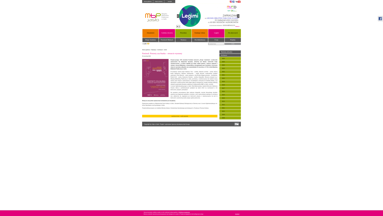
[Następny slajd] (238, 16)
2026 (223, 58)
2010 (223, 111)
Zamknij (237, 214)
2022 (223, 71)
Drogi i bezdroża (150, 40)
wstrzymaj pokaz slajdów (179, 26)
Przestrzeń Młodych (167, 40)
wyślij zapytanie (184, 116)
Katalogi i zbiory (200, 33)
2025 (223, 61)
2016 (223, 91)
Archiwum (160, 49)
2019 (223, 81)
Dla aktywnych (233, 33)
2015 (223, 95)
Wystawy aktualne (226, 52)
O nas (216, 40)
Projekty (232, 40)
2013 (223, 101)
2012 (223, 104)
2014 (223, 98)
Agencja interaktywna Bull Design (181, 124)
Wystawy (183, 40)
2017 (223, 88)
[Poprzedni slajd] (178, 16)
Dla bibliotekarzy (199, 40)
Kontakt (170, 1)
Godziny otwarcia (167, 33)
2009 (223, 114)
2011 (223, 108)
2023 (165, 49)
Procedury (183, 33)
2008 (223, 118)
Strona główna (148, 1)
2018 (223, 85)
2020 (223, 78)
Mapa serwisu (158, 1)
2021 (223, 75)
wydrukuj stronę (175, 116)
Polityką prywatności (184, 212)
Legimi (216, 33)
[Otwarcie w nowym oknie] (230, 1)
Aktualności (150, 33)
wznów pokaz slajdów (177, 26)
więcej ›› (237, 26)
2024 (223, 65)
